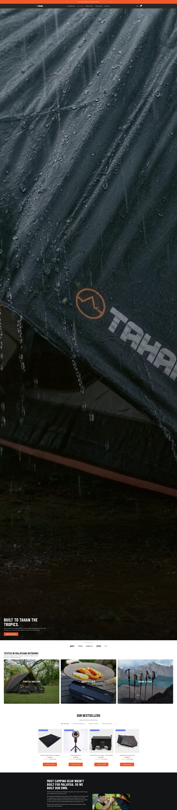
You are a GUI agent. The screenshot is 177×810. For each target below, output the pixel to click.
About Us (106, 6)
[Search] (137, 6)
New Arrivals (80, 6)
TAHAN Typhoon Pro (75, 755)
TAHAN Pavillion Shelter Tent (127, 755)
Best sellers (65, 723)
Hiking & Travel (93, 723)
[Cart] (140, 6)
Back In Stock (89, 6)
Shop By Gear (71, 6)
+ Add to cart (50, 764)
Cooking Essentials (79, 723)
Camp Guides (98, 6)
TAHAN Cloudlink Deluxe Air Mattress (50, 755)
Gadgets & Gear (107, 723)
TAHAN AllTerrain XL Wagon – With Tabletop (101, 755)
